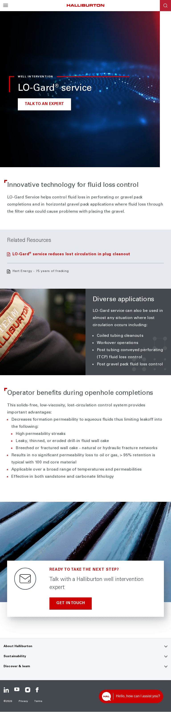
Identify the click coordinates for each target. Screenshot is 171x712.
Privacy (23, 701)
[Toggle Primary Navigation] (5, 5)
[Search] (165, 5)
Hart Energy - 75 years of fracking (40, 271)
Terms (38, 701)
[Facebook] (38, 689)
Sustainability (15, 656)
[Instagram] (27, 689)
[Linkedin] (6, 689)
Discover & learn (17, 666)
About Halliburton (18, 646)
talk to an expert (44, 104)
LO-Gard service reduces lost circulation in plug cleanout (71, 254)
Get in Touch (70, 603)
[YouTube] (16, 689)
